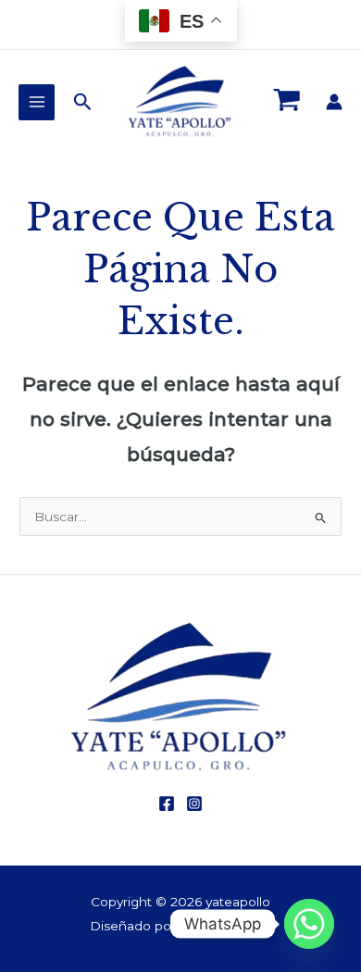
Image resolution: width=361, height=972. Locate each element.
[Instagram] (194, 803)
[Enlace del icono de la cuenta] (334, 101)
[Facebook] (166, 803)
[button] (83, 102)
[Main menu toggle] (37, 102)
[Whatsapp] (309, 924)
